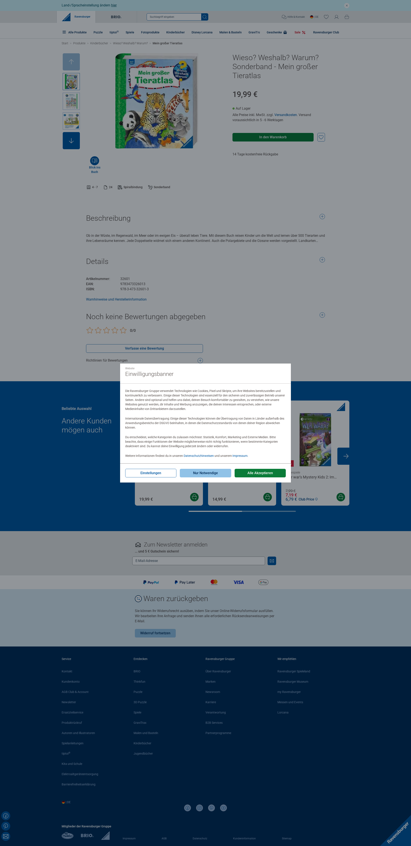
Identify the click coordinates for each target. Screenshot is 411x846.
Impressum (239, 455)
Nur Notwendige (205, 473)
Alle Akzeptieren (260, 473)
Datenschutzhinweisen (199, 455)
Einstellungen (150, 473)
